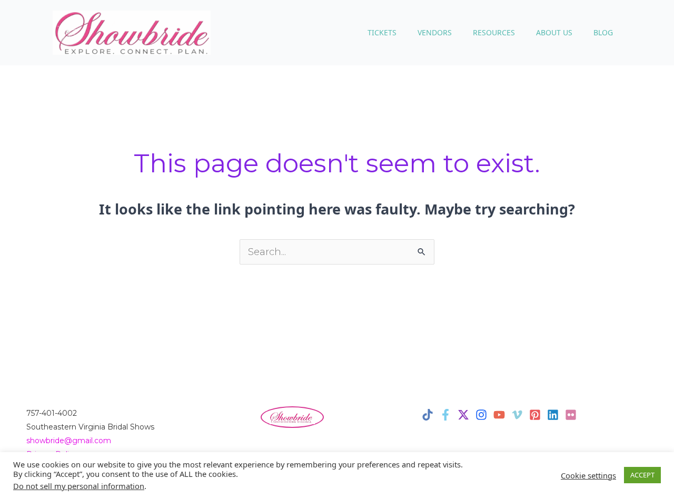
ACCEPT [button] (642, 475)
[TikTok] (427, 415)
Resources (494, 32)
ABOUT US (554, 32)
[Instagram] (481, 415)
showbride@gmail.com (68, 440)
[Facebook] (445, 415)
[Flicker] (571, 415)
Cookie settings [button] (588, 475)
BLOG (603, 32)
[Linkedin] (553, 415)
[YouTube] (499, 415)
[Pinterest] (535, 415)
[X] (463, 415)
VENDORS (435, 32)
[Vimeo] (517, 415)
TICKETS (382, 32)
